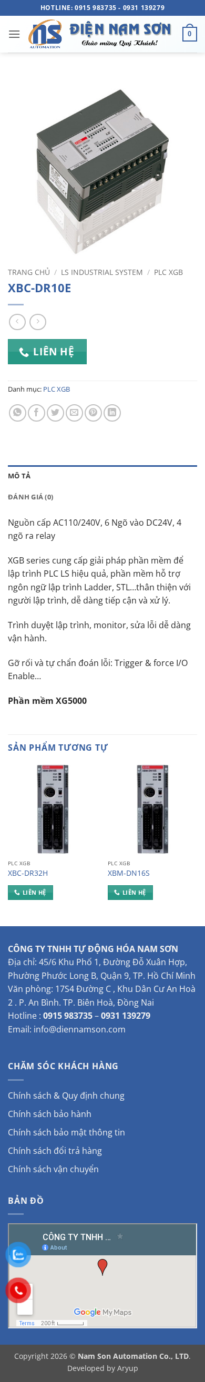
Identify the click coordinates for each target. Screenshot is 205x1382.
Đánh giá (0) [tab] (30, 496)
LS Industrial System (102, 272)
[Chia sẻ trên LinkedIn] (112, 413)
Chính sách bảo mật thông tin (66, 1132)
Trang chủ (29, 272)
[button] (14, 34)
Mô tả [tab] (19, 475)
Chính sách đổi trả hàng (55, 1150)
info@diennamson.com (80, 1029)
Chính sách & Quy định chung (66, 1095)
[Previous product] (37, 322)
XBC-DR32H (28, 873)
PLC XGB (168, 272)
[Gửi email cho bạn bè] (74, 413)
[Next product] (17, 322)
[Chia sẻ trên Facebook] (36, 413)
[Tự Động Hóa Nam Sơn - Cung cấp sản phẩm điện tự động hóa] (101, 34)
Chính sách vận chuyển (53, 1169)
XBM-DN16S (129, 873)
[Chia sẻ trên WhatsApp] (17, 413)
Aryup (127, 1368)
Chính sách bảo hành (49, 1114)
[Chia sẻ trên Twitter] (55, 413)
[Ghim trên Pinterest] (93, 413)
